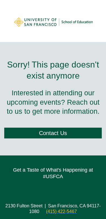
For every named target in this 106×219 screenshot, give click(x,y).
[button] (33, 186)
